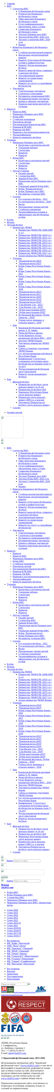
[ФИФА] (12, 1035)
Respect (22, 44)
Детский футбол (15, 225)
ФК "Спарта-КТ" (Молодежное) (22, 956)
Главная (11, 3)
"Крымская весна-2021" (30, 294)
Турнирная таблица (28, 147)
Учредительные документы (31, 91)
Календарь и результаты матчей (33, 145)
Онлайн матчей (26, 173)
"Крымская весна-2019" (30, 299)
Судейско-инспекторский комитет (35, 52)
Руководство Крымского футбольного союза (30, 15)
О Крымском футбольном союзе (34, 11)
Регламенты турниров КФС (32, 194)
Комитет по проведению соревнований (30, 79)
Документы (18, 88)
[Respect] (25, 1011)
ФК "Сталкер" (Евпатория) (20, 958)
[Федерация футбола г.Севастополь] (15, 1023)
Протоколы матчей (22, 122)
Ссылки (16, 196)
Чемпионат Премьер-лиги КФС (28, 114)
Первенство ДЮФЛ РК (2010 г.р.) (35, 235)
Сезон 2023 (12, 918)
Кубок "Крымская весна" (30, 189)
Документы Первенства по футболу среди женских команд (34, 403)
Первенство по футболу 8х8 (32, 389)
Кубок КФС (18, 117)
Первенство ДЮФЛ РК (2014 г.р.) (35, 245)
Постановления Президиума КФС (29, 124)
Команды (23, 153)
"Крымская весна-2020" (30, 297)
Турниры (11, 140)
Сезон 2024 (12, 915)
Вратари (11, 971)
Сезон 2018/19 (14, 930)
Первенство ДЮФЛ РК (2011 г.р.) (34, 238)
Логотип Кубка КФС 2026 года (33, 37)
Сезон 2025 (12, 912)
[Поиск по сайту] (2, 857)
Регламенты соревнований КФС (34, 96)
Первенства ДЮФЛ (22, 227)
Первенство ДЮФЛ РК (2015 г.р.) (35, 248)
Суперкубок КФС (27, 176)
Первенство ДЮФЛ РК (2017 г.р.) (35, 253)
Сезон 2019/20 (14, 928)
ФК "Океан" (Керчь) (17, 953)
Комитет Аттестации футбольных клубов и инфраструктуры (35, 61)
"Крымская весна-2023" (30, 263)
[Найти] (29, 984)
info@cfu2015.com (17, 1053)
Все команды (13, 940)
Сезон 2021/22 (14, 923)
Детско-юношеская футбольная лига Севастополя (33, 370)
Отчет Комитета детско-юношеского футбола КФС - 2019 (34, 336)
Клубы (10, 219)
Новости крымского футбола (27, 137)
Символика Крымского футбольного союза (29, 30)
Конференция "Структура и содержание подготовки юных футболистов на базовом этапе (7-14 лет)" (35, 362)
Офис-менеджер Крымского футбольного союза (32, 20)
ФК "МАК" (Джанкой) (18, 951)
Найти (10, 861)
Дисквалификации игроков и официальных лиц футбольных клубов (33, 214)
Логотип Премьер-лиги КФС (32, 34)
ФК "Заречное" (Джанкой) (20, 948)
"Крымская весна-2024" (30, 261)
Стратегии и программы (30, 93)
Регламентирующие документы (33, 99)
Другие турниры (21, 171)
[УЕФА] (26, 1023)
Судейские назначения (24, 119)
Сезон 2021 (12, 925)
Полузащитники (15, 976)
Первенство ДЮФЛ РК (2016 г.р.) (35, 250)
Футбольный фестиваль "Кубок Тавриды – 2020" (33, 316)
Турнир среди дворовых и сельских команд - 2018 (31, 321)
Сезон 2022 (12, 920)
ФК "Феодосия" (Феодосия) (20, 964)
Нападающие (13, 979)
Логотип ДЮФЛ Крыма (30, 340)
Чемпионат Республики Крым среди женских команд (33, 393)
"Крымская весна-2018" (30, 302)
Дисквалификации (22, 135)
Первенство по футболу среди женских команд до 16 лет (33, 385)
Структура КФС (21, 8)
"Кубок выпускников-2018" (32, 312)
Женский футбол (21, 382)
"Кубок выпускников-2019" (32, 310)
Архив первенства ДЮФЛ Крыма (35, 256)
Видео (21, 204)
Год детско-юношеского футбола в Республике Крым (35, 354)
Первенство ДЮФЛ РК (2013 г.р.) (35, 243)
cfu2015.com (7, 887)
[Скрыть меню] (2, 877)
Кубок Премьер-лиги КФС (31, 191)
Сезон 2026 (12, 910)
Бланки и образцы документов (33, 101)
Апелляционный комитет (30, 75)
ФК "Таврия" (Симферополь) (21, 961)
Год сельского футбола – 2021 (33, 199)
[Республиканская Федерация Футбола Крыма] (5, 1023)
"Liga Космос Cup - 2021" (30, 304)
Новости (11, 109)
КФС (9, 6)
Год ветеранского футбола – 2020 (34, 201)
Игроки (10, 222)
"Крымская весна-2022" (30, 292)
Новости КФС (20, 111)
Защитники (12, 974)
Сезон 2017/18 (14, 933)
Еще (15, 325)
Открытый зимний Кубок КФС (33, 186)
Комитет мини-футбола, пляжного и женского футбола (35, 71)
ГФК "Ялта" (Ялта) (16, 946)
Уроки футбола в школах (30, 333)
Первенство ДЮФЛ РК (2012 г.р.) (35, 240)
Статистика (24, 150)
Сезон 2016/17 (14, 936)
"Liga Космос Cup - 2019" (30, 307)
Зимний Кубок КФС (28, 178)
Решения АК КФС (22, 129)
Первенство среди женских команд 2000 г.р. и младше (31, 398)
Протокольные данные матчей (33, 207)
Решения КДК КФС (22, 127)
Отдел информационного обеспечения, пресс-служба (31, 25)
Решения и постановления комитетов (31, 132)
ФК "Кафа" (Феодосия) (18, 943)
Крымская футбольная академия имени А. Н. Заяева (34, 329)
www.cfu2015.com (30, 1065)
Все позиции (13, 968)
